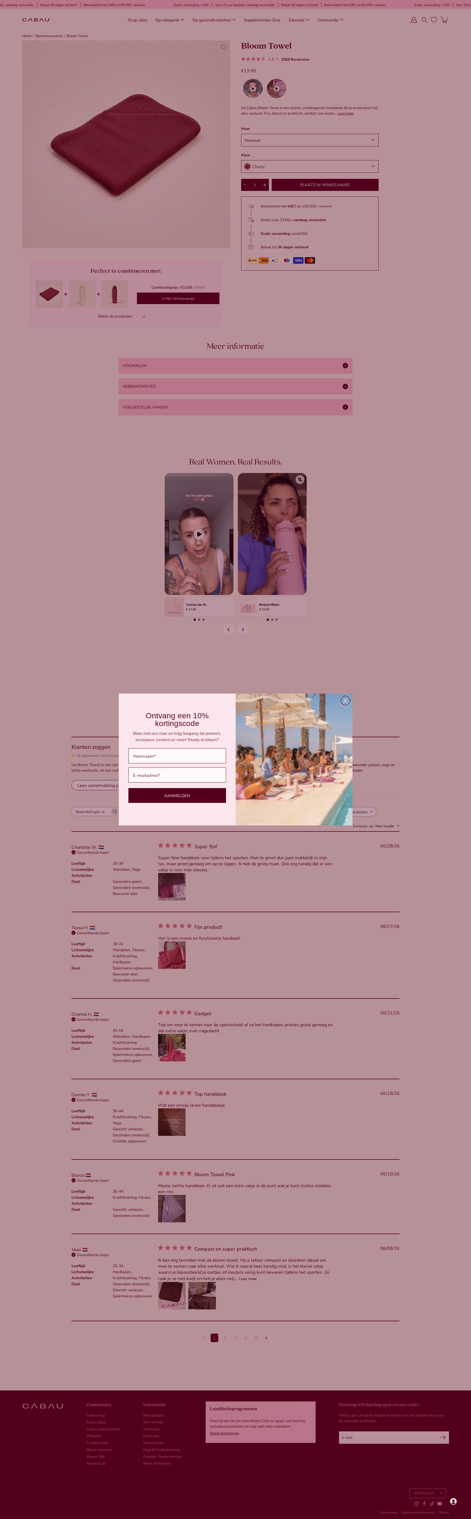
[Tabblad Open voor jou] (453, 1501)
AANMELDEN (177, 795)
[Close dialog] (345, 700)
